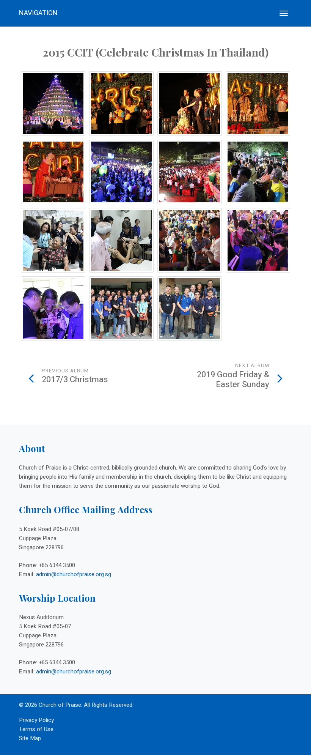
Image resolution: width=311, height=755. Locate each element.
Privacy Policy (36, 720)
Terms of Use (36, 729)
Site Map (30, 738)
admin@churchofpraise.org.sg (73, 574)
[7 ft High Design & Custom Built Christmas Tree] (53, 103)
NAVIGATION (38, 13)
